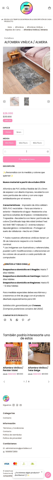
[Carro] (50, 8)
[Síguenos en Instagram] (13, 405)
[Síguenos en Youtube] (20, 405)
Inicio (10, 27)
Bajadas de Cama (12, 30)
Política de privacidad (12, 438)
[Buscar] (8, 8)
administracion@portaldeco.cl (19, 448)
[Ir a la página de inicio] (26, 8)
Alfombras (19, 27)
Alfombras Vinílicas (35, 27)
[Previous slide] (5, 101)
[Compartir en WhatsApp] (17, 320)
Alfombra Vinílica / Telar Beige (38, 369)
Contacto (7, 418)
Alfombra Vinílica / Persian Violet (13, 369)
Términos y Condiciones (13, 428)
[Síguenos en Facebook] (17, 405)
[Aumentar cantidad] (48, 152)
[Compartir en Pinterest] (23, 320)
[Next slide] (48, 101)
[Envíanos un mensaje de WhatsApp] (48, 475)
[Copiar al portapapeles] (29, 320)
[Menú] (3, 8)
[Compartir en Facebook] (5, 320)
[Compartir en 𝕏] (11, 320)
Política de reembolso (12, 435)
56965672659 (11, 451)
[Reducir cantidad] (5, 152)
